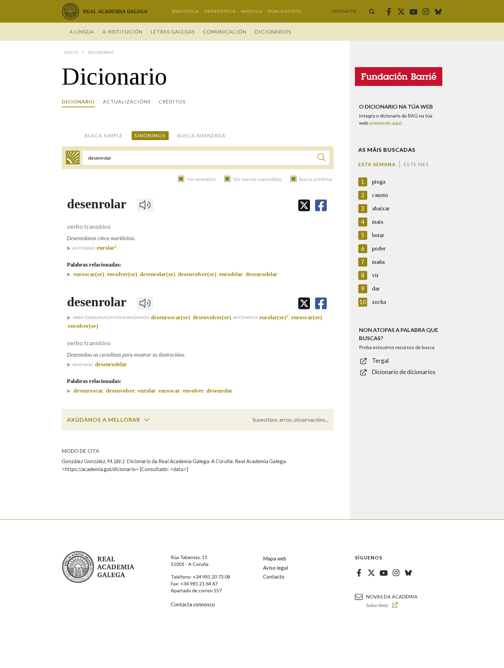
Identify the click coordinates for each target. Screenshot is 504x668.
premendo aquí (385, 123)
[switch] (146, 419)
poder (379, 248)
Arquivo (251, 11)
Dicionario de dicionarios (403, 371)
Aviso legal (275, 568)
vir (375, 275)
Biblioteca (185, 11)
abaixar (381, 208)
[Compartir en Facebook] (321, 205)
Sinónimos (150, 135)
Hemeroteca (220, 11)
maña (378, 262)
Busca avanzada (201, 135)
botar (378, 235)
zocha (379, 302)
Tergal (380, 360)
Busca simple (104, 135)
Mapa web (274, 558)
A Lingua (82, 32)
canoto (380, 195)
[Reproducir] (145, 204)
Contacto (344, 11)
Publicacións (285, 11)
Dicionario (78, 101)
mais (377, 222)
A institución (123, 32)
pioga (378, 181)
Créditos (172, 101)
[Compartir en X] (304, 205)
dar (376, 288)
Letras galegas (173, 32)
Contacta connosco (193, 604)
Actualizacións (127, 101)
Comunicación (225, 32)
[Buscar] (372, 11)
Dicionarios (273, 32)
